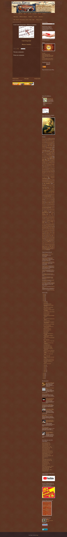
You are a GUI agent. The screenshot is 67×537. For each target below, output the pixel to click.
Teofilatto (48, 241)
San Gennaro (46, 174)
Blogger (37, 535)
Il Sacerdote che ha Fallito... (47, 308)
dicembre (45, 301)
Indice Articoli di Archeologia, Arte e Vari (47, 59)
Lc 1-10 (29, 13)
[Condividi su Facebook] (23, 48)
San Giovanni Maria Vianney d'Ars (46, 181)
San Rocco (51, 205)
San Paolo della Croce (47, 199)
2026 (44, 294)
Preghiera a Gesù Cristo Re (47, 363)
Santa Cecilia (51, 227)
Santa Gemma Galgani (49, 230)
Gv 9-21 (43, 13)
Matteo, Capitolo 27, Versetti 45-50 (48, 307)
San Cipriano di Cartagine (51, 164)
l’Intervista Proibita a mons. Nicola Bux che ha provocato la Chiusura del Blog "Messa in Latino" (50, 421)
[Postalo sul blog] (22, 48)
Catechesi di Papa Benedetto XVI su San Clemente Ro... (48, 327)
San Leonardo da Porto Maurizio (50, 191)
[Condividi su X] (23, 48)
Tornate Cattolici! (46, 332)
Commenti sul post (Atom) (18, 80)
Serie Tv (47, 240)
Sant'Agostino (45, 212)
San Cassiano (50, 163)
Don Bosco (50, 148)
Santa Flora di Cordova (47, 320)
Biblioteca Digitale (23, 16)
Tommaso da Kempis (44, 242)
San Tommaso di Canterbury (48, 208)
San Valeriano (46, 209)
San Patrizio (52, 199)
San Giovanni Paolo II (51, 182)
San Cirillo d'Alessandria (47, 165)
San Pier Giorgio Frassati (50, 200)
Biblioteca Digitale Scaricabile (46, 54)
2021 (44, 300)
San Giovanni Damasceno (49, 179)
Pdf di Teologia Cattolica (45, 427)
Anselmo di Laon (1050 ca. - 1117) (46, 446)
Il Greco (51, 150)
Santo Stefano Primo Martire (48, 239)
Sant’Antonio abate (47, 217)
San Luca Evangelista (49, 193)
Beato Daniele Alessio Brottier (49, 141)
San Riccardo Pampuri (44, 204)
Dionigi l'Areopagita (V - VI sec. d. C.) (47, 453)
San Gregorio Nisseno (46, 188)
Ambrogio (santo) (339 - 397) (46, 445)
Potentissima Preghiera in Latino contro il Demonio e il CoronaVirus (49, 433)
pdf (51, 156)
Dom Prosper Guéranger (45, 148)
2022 (44, 299)
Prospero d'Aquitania (44, 158)
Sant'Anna (49, 216)
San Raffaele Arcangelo (51, 203)
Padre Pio (50, 153)
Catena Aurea (45, 97)
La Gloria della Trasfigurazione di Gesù (49, 360)
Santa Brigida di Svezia (45, 225)
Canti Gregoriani (26, 41)
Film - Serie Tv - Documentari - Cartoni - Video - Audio (24, 19)
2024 (44, 296)
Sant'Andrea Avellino (44, 215)
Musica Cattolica (26, 44)
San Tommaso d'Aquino (45, 207)
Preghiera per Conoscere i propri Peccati (49, 350)
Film (51, 149)
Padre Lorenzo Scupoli (44, 153)
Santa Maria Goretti (45, 235)
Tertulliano (53, 241)
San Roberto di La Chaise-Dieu (45, 205)
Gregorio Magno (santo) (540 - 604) (46, 459)
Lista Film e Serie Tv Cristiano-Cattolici (47, 404)
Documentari (49, 147)
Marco (25, 13)
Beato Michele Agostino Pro (47, 328)
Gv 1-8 (39, 13)
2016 (44, 378)
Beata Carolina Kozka (46, 339)
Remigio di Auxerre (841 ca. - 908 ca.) (47, 469)
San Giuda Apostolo (49, 184)
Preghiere (30, 16)
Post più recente (15, 78)
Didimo (51, 146)
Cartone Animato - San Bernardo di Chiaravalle (50, 99)
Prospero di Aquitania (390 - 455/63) (47, 467)
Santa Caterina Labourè (45, 227)
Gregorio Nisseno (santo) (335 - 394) (47, 460)
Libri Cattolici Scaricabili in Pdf (50, 382)
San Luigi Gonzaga (49, 194)
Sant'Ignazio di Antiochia (50, 220)
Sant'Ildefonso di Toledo (50, 222)
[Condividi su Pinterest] (24, 48)
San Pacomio (50, 198)
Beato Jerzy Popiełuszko (50, 143)
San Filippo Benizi (51, 170)
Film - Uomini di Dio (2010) (47, 325)
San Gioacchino (49, 175)
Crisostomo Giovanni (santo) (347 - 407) (47, 452)
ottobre (45, 365)
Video (47, 249)
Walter (46, 280)
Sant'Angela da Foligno (44, 216)
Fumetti (43, 150)
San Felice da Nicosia (45, 170)
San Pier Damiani (44, 200)
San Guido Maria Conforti (49, 189)
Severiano (51, 240)
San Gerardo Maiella (50, 174)
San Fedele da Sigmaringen (51, 169)
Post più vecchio (37, 78)
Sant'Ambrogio (44, 214)
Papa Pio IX (50, 155)
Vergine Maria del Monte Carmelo (49, 244)
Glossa (47, 150)
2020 (44, 373)
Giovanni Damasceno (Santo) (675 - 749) (47, 455)
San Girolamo (47, 183)
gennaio (45, 371)
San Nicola (46, 198)
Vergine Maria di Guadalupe (49, 247)
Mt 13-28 (20, 13)
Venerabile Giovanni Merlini (51, 242)
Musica (49, 151)
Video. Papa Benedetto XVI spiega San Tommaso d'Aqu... (49, 322)
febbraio (45, 370)
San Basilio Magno (49, 159)
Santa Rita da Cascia (49, 236)
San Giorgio (53, 175)
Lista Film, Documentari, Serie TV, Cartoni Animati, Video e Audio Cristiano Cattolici (47, 56)
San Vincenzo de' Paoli (51, 209)
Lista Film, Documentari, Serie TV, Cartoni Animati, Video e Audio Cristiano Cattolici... (50, 399)
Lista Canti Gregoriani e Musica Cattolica (47, 58)
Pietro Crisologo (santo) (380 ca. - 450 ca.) (47, 466)
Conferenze (43, 146)
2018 (44, 375)
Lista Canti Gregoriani (46, 314)
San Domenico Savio (44, 169)
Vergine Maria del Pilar (45, 245)
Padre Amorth (51, 152)
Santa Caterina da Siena (49, 226)
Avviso (44, 317)
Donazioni (41, 16)
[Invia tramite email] (21, 48)
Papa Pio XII (47, 156)
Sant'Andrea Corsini (51, 215)
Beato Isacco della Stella (49, 142)
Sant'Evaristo (44, 220)
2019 (44, 374)
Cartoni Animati (49, 145)
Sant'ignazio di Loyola (45, 221)
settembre (45, 366)
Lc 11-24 (34, 13)
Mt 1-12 (15, 13)
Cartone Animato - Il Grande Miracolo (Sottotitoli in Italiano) (50, 409)
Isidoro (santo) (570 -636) (45, 462)
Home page (16, 16)
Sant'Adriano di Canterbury (51, 210)
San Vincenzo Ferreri (45, 210)
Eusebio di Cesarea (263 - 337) (46, 454)
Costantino (48, 146)
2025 (44, 295)
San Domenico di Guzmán (50, 168)
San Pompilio (46, 203)
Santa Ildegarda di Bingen (48, 232)
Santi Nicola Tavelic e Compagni (48, 347)
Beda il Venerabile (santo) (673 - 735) (47, 447)
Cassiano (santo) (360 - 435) (46, 448)
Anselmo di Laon (50, 138)
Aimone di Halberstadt (44, 138)
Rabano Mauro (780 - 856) (45, 468)
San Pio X (47, 202)
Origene (53, 151)
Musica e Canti (39, 19)
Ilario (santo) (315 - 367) (45, 461)
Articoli (35, 16)
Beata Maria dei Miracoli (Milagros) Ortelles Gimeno (48, 336)
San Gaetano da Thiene (49, 173)
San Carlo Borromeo (45, 163)
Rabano (48, 158)
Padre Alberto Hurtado (46, 152)
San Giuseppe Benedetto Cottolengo (50, 185)
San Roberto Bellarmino (51, 204)
